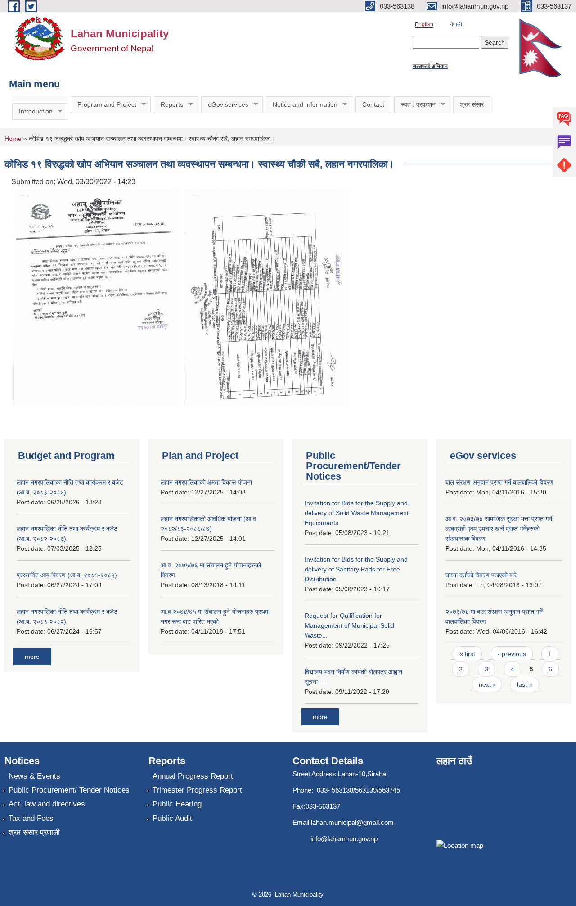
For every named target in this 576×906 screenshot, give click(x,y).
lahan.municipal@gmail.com (352, 822)
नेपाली (456, 24)
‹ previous (512, 653)
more (32, 656)
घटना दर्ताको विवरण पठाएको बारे (481, 575)
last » (524, 684)
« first (467, 653)
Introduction (32, 111)
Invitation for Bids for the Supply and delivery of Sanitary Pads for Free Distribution (356, 569)
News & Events (34, 776)
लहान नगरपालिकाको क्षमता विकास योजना (206, 482)
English (424, 24)
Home (13, 138)
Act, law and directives (47, 804)
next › (487, 684)
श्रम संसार (472, 104)
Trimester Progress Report (197, 790)
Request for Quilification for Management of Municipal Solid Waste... (349, 625)
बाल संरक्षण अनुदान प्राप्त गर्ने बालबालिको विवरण (500, 482)
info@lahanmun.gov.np (344, 839)
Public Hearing (177, 804)
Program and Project (103, 105)
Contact (373, 104)
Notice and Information (302, 105)
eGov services (224, 105)
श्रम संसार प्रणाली (34, 832)
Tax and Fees (31, 818)
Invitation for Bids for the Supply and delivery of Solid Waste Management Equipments (357, 512)
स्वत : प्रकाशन (415, 105)
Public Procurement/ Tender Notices (69, 790)
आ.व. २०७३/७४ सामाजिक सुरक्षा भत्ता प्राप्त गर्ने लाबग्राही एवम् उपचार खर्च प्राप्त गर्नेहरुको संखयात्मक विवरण (499, 528)
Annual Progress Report (193, 776)
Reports (168, 105)
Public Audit (172, 818)
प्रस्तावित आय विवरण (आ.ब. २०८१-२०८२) (67, 575)
